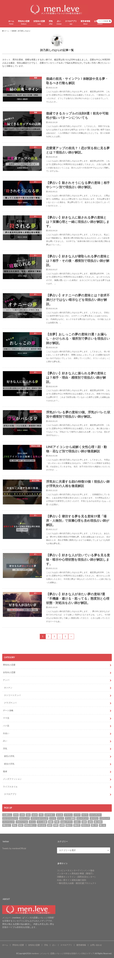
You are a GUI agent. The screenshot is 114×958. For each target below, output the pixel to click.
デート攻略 (8, 710)
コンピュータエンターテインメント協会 (75, 870)
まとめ (59, 815)
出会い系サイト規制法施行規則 (71, 880)
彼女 (21, 825)
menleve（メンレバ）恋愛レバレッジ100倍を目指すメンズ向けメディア (62, 953)
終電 (62, 825)
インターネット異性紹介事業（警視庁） (75, 873)
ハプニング (104, 818)
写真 (57, 822)
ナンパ (6, 680)
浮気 (51, 22)
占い (59, 22)
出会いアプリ (66, 822)
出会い (6, 733)
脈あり (69, 825)
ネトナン (8, 688)
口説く (77, 822)
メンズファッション (12, 779)
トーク (52, 818)
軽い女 (102, 825)
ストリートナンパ (12, 695)
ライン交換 (42, 822)
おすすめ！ (49, 815)
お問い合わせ (96, 945)
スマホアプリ (71, 22)
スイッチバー (95, 815)
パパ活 (6, 726)
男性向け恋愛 (24, 22)
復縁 (5, 771)
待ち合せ (41, 825)
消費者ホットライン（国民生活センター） (76, 877)
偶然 (51, 822)
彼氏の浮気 (9, 756)
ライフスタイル (10, 787)
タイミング (24, 818)
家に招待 (98, 822)
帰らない (6, 825)
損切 (50, 825)
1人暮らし (7, 815)
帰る (14, 825)
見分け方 (85, 825)
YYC (41, 815)
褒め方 (77, 825)
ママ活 (6, 718)
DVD (16, 815)
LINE (22, 815)
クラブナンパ (10, 703)
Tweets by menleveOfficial (14, 848)
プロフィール (21, 822)
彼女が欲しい (30, 825)
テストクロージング (39, 818)
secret (34, 815)
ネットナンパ (82, 818)
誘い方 (94, 825)
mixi (28, 815)
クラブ (77, 815)
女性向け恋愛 (39, 22)
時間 (56, 825)
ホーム (11, 22)
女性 (90, 822)
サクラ (85, 815)
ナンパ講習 (70, 818)
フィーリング (8, 822)
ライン (32, 822)
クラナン (68, 815)
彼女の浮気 (9, 764)
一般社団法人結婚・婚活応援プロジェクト (76, 883)
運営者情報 (85, 22)
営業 (84, 822)
